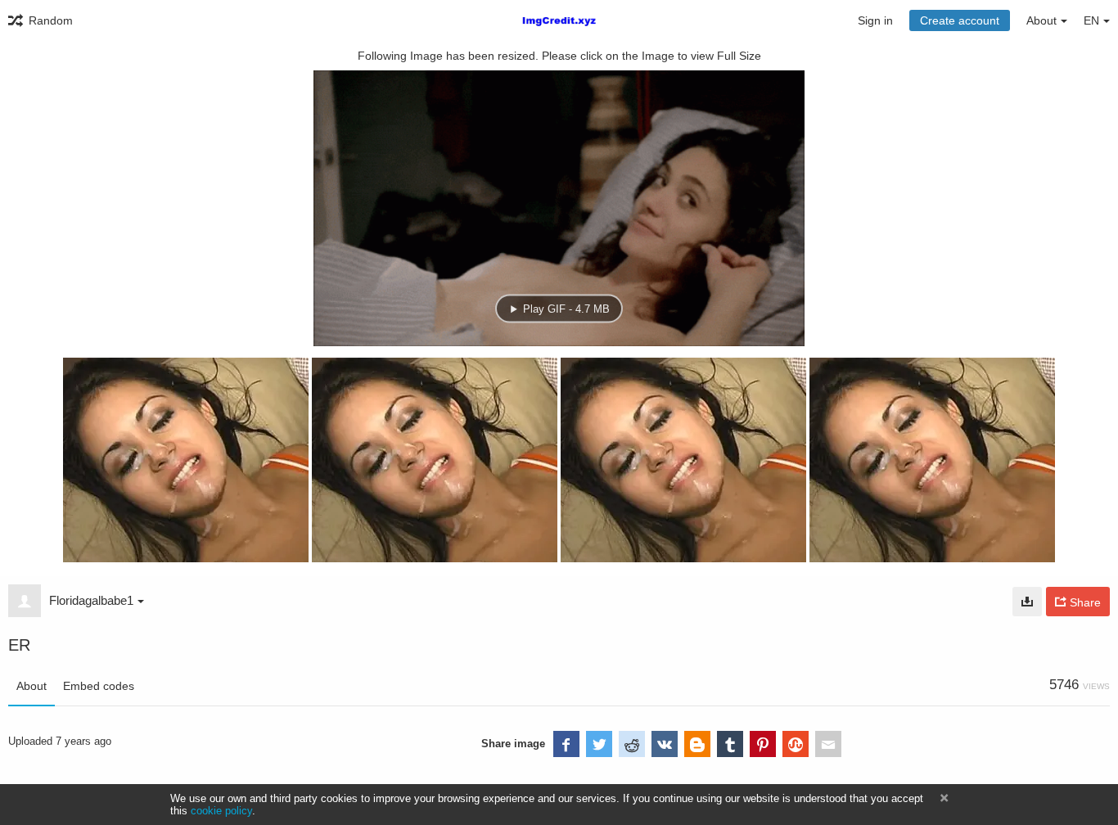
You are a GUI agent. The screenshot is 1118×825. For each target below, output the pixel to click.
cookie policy (221, 811)
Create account (959, 20)
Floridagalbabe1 (91, 600)
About (31, 685)
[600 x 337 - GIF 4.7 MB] (1027, 601)
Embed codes (98, 685)
